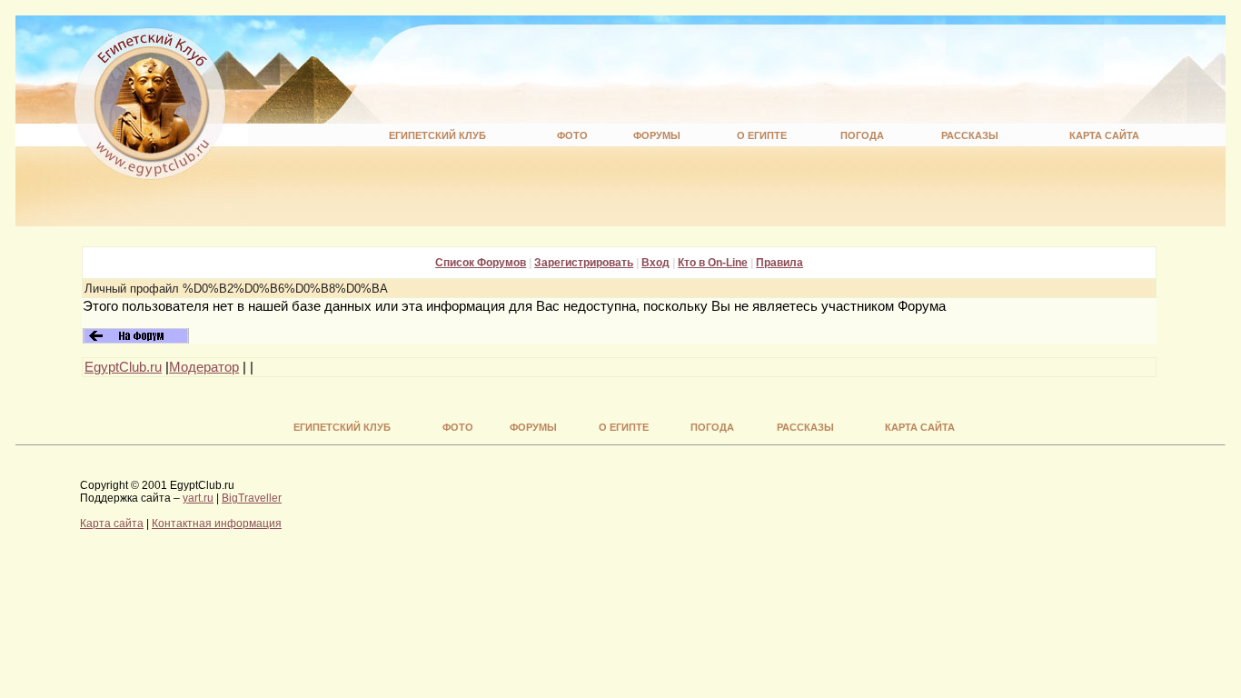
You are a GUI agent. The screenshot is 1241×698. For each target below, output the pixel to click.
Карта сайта (1104, 135)
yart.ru (198, 498)
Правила (779, 262)
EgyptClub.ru (123, 367)
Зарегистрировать (583, 262)
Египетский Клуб (437, 135)
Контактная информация (217, 523)
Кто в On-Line (713, 262)
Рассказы (969, 135)
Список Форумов (480, 262)
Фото (572, 135)
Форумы (656, 135)
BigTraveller (252, 498)
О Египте (762, 135)
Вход (655, 262)
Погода (862, 135)
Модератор (204, 367)
